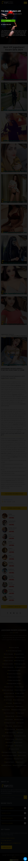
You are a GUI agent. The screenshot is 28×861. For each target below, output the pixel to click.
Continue (8, 20)
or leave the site (6, 24)
